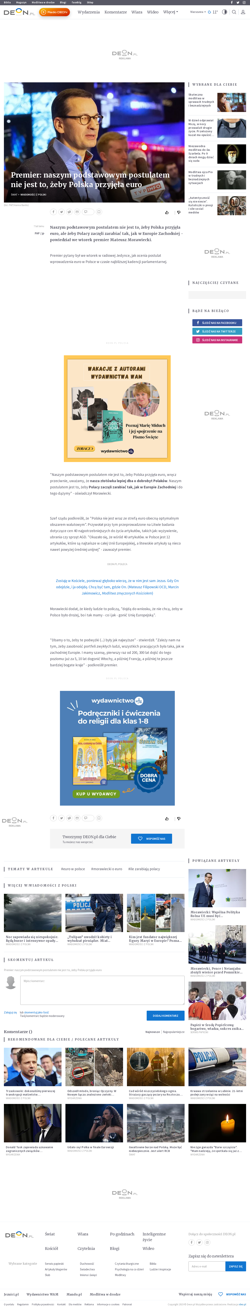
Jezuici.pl (11, 1294)
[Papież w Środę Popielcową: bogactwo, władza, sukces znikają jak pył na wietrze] (217, 1001)
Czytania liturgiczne (127, 1263)
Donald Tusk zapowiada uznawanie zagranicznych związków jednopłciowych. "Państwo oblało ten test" (31, 1152)
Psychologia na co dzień (129, 1269)
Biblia (7, 2)
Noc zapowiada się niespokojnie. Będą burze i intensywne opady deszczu (32, 940)
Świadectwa (87, 1269)
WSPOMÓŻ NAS (236, 1294)
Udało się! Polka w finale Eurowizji (90, 1147)
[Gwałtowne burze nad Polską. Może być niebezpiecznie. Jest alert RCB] (156, 1123)
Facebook (232, 2)
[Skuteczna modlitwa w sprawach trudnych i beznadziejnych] (231, 102)
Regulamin (23, 1304)
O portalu (9, 1304)
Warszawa (196, 12)
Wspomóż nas (155, 839)
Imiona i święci (88, 1275)
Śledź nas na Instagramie (220, 340)
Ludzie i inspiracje (160, 1269)
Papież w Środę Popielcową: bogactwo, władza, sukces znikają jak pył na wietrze (217, 1028)
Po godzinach (122, 1234)
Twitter (238, 2)
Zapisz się (236, 1266)
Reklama (89, 1304)
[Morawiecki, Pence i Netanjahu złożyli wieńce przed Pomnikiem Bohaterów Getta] (217, 944)
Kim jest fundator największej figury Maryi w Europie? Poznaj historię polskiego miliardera (154, 940)
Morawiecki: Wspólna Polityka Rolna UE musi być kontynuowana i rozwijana (215, 916)
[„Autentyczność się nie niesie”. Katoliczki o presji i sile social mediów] (231, 205)
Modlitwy (120, 1275)
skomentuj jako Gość (36, 1012)
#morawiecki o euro (106, 868)
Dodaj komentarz (165, 1016)
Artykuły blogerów (56, 1269)
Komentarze (115, 12)
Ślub (47, 1275)
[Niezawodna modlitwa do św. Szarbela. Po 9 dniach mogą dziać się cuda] (231, 154)
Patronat (127, 1304)
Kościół (51, 1248)
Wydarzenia (89, 12)
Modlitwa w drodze (43, 2)
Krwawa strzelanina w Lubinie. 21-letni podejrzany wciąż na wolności (216, 1093)
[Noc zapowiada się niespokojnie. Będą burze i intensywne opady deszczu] (33, 913)
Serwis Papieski (199, 1032)
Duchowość (87, 1263)
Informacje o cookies (108, 1304)
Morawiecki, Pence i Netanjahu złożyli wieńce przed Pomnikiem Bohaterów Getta (216, 972)
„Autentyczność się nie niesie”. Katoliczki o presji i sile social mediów (200, 205)
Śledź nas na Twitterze (219, 331)
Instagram (244, 2)
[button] (225, 12)
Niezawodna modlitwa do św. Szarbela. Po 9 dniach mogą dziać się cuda (201, 153)
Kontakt (61, 1304)
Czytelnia (86, 1248)
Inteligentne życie (154, 1237)
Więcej (169, 12)
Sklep (90, 2)
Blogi (63, 2)
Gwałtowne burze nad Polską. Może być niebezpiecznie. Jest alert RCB (155, 1149)
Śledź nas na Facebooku (219, 323)
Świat (14, 194)
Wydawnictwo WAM (43, 1294)
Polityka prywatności (43, 1304)
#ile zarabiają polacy (144, 868)
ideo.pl (242, 1304)
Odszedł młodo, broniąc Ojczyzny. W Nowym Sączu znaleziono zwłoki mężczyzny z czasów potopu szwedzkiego (91, 1096)
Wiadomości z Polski (33, 194)
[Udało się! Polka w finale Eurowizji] (94, 1123)
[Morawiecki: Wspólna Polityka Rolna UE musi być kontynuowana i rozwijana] (217, 888)
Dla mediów (75, 1304)
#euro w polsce (73, 868)
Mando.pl (74, 1294)
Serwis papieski (54, 1263)
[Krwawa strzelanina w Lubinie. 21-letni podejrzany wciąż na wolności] (217, 1067)
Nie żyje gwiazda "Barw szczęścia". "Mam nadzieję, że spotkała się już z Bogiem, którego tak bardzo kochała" (216, 1150)
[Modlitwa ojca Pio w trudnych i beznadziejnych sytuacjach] (231, 179)
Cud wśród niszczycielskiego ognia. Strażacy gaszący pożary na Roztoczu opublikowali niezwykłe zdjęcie (154, 1094)
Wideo (153, 12)
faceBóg (76, 2)
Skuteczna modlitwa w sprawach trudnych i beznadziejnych (201, 100)
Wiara (136, 12)
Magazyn (21, 2)
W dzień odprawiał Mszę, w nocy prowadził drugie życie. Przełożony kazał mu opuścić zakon (200, 129)
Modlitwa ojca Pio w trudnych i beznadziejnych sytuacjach (200, 177)
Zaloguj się (10, 1012)
